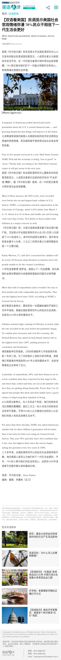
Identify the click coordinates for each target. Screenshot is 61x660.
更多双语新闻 (9, 527)
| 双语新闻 (13, 13)
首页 (5, 13)
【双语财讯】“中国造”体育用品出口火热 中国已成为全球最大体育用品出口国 (43, 575)
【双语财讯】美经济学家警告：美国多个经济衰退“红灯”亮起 (43, 613)
